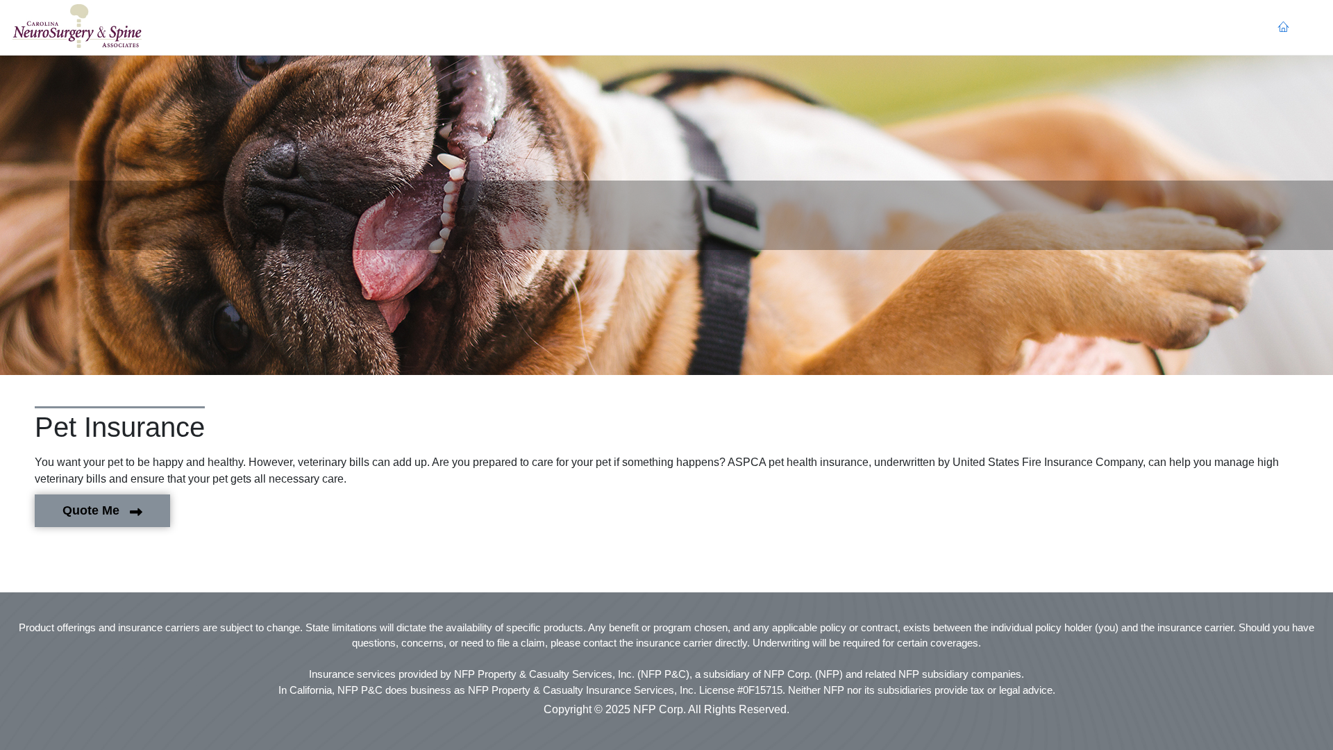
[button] (76, 27)
